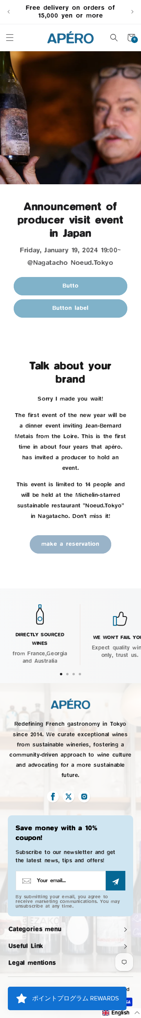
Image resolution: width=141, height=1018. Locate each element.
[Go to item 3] (73, 674)
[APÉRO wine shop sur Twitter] (68, 796)
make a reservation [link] (70, 544)
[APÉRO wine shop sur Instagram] (84, 796)
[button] (9, 37)
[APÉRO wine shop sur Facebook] (53, 796)
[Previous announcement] (8, 11)
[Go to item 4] (80, 674)
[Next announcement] (132, 11)
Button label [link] (70, 308)
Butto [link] (71, 286)
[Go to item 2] (67, 674)
